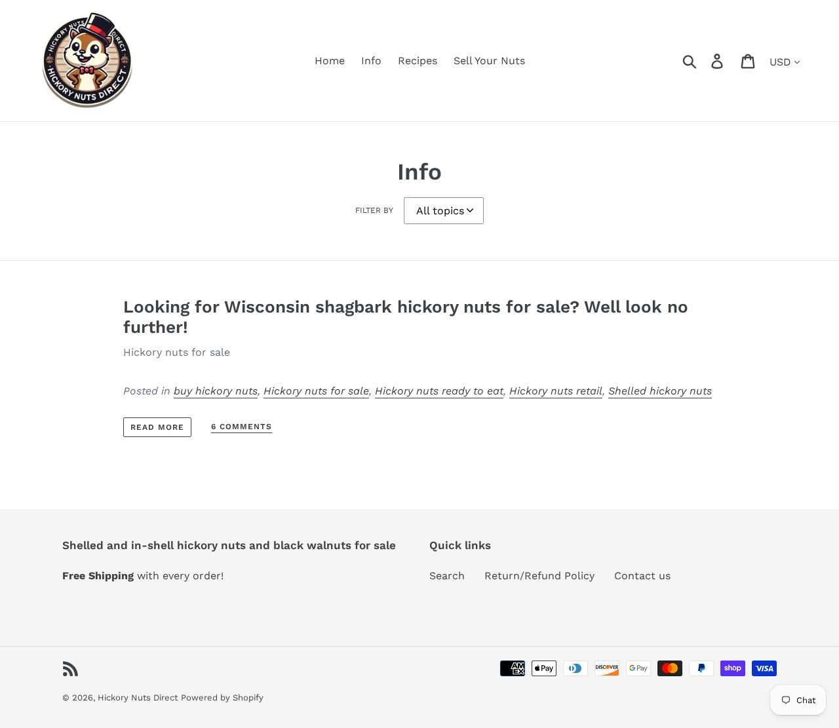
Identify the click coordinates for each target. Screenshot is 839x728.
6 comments (241, 426)
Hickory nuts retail (555, 391)
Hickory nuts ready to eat (439, 391)
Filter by (374, 210)
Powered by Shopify (222, 697)
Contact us (642, 575)
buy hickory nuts (216, 391)
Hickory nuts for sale (316, 391)
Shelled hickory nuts (660, 391)
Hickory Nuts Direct (138, 697)
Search (447, 575)
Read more (157, 427)
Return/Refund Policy (539, 575)
